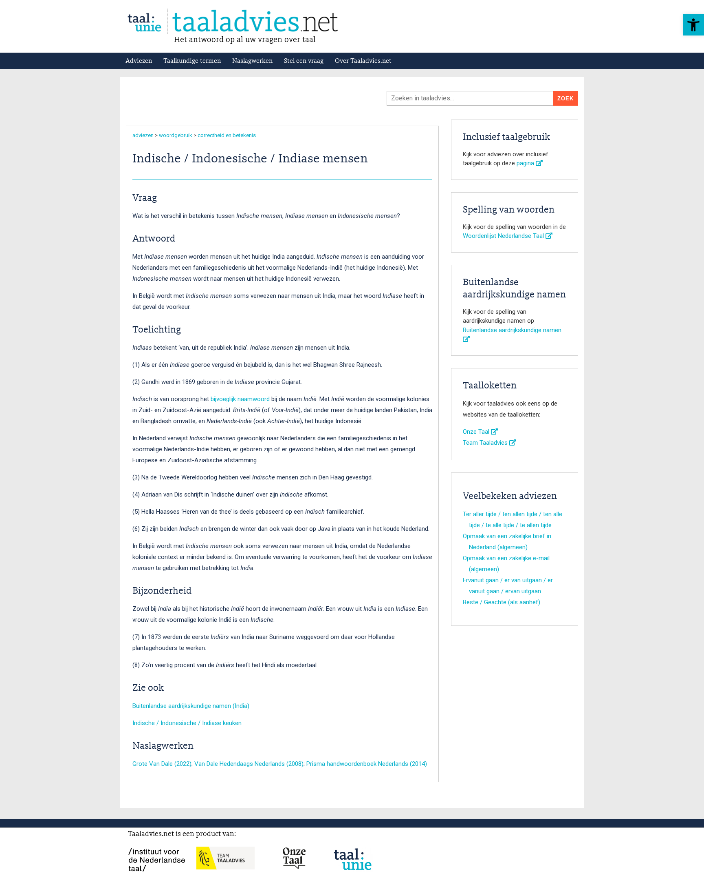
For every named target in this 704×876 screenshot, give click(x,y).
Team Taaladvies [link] (486, 442)
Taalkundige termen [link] (192, 61)
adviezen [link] (143, 135)
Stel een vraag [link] (303, 61)
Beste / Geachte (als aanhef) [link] (501, 602)
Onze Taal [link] (477, 431)
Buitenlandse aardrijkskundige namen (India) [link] (190, 706)
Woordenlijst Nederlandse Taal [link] (504, 236)
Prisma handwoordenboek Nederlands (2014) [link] (366, 763)
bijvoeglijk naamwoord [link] (240, 399)
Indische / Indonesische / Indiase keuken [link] (187, 723)
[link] (693, 24)
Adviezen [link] (138, 61)
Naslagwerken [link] (252, 61)
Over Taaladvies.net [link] (363, 61)
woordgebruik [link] (175, 135)
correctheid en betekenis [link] (227, 135)
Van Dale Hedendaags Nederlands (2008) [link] (249, 763)
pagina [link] (526, 163)
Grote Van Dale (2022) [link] (161, 763)
